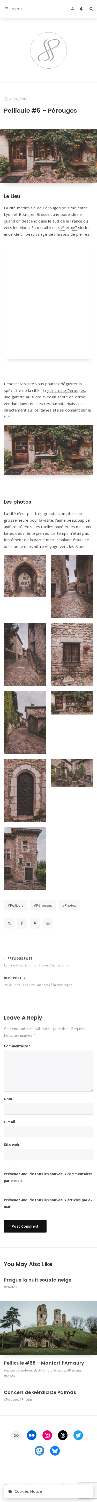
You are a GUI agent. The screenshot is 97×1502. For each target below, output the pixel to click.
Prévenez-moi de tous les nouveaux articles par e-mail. (48, 1203)
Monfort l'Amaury (52, 1370)
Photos (70, 905)
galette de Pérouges (66, 390)
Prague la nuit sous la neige (38, 1280)
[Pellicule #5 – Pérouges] (48, 156)
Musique (12, 1399)
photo (10, 1376)
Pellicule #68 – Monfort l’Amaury (44, 1363)
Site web (11, 1144)
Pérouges (52, 207)
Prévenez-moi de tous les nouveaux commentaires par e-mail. (48, 1177)
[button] (25, 576)
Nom (8, 1098)
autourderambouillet (21, 1370)
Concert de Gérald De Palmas (40, 1392)
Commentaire (17, 1046)
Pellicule (17, 905)
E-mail (9, 1121)
